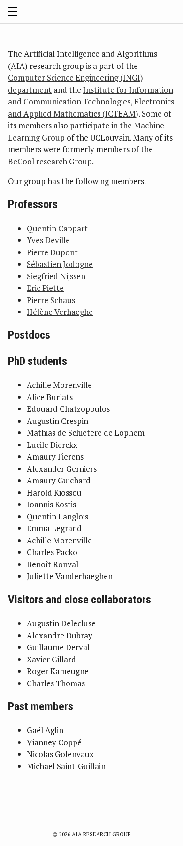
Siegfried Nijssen (56, 276)
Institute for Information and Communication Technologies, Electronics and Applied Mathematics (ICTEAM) (91, 101)
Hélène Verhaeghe (60, 311)
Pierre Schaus (51, 300)
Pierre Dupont (52, 252)
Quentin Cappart (57, 228)
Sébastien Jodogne (60, 264)
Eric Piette (45, 287)
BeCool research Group (50, 161)
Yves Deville (48, 240)
